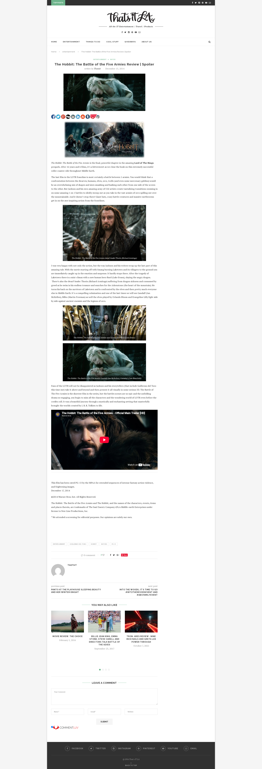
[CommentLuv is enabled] (65, 727)
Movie (113, 59)
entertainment (68, 52)
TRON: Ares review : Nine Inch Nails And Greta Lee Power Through (141, 639)
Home (54, 42)
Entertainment (71, 42)
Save (125, 555)
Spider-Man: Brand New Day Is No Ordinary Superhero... (95, 3)
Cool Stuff (112, 42)
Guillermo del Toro (78, 544)
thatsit (97, 68)
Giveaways (130, 42)
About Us (147, 42)
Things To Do (93, 42)
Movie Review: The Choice (68, 636)
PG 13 (114, 544)
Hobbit (94, 544)
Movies (104, 544)
